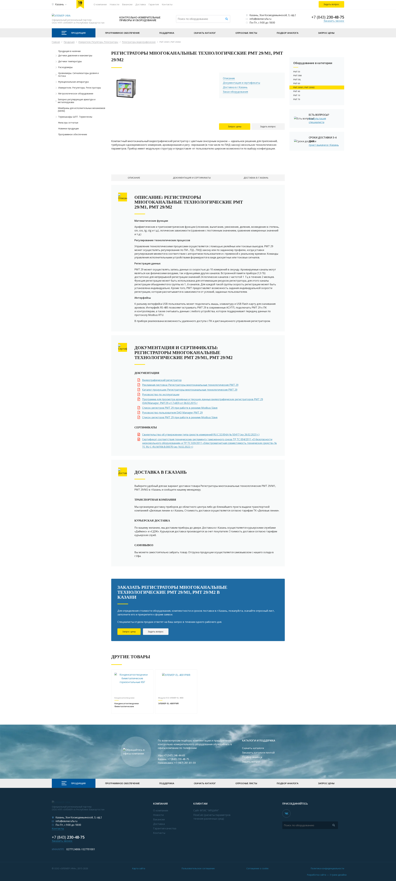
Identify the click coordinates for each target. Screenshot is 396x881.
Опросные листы (246, 32)
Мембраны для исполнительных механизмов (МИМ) (81, 109)
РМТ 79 (296, 99)
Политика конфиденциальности (327, 868)
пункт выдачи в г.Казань (324, 145)
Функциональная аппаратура (73, 81)
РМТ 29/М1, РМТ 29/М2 (304, 87)
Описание (229, 78)
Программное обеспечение (122, 32)
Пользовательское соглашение (198, 868)
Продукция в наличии (69, 51)
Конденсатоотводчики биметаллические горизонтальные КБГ (126, 705)
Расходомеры (65, 67)
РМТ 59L (297, 79)
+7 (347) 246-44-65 (174, 755)
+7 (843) (327, 17)
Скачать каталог (205, 32)
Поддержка (166, 32)
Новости (114, 4)
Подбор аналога (287, 32)
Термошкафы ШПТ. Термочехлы (75, 116)
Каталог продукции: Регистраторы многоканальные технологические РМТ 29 (189, 389)
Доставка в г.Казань (235, 87)
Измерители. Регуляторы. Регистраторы (79, 87)
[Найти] (226, 19)
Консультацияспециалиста (317, 120)
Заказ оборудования (235, 91)
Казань (59, 4)
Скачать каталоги (253, 748)
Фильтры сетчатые (68, 122)
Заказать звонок (334, 21)
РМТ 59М (297, 75)
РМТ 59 (296, 71)
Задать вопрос (268, 126)
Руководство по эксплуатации (160, 394)
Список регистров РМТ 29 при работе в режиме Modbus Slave (179, 407)
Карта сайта (138, 868)
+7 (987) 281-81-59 (185, 763)
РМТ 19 (296, 95)
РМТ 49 (296, 91)
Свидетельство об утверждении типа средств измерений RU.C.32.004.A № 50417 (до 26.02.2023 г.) (200, 434)
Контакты (167, 4)
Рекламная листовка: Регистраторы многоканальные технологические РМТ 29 (190, 385)
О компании (100, 4)
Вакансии (127, 4)
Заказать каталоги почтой (258, 752)
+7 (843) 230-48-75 (178, 759)
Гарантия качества (164, 828)
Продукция (78, 32)
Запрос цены (326, 32)
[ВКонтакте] (286, 813)
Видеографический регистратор (162, 380)
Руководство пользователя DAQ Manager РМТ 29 (172, 412)
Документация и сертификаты (241, 82)
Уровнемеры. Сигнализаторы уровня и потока (78, 74)
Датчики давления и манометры (75, 55)
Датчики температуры (70, 61)
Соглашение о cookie (257, 868)
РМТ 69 (296, 83)
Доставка (140, 4)
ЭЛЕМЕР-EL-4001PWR (168, 703)
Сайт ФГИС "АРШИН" (206, 810)
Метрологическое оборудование (75, 93)
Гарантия (153, 4)
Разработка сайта (326, 874)
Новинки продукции (68, 128)
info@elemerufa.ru (260, 19)
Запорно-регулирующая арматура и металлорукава (76, 101)
